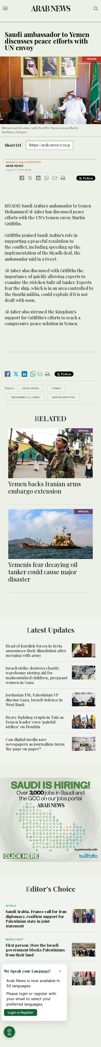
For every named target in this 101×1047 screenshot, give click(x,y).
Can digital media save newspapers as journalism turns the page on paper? (35, 744)
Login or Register (20, 1012)
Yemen (56, 388)
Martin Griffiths (63, 397)
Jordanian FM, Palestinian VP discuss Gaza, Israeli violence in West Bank (34, 699)
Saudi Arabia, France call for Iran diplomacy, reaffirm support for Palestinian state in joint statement (36, 918)
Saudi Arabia (30, 388)
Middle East (14, 939)
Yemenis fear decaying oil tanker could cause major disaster (43, 571)
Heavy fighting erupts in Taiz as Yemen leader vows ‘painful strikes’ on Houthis (35, 722)
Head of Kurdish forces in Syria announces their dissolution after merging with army (36, 650)
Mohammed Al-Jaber (25, 397)
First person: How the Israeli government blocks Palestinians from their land (35, 949)
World (11, 905)
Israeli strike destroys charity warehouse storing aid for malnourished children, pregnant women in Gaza (36, 675)
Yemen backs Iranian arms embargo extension (44, 487)
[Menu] (5, 8)
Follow (87, 178)
